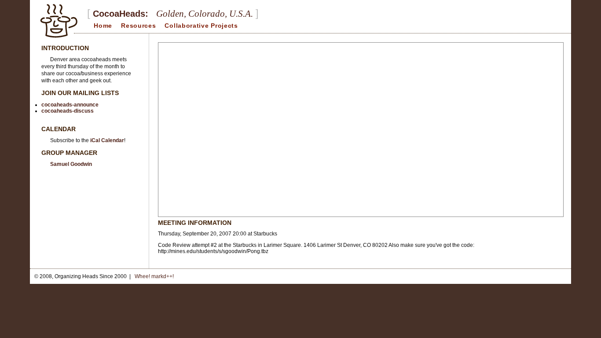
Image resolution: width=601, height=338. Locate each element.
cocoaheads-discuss (67, 111)
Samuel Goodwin (71, 164)
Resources (138, 25)
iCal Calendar (107, 140)
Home (103, 25)
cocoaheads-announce (70, 105)
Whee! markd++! (154, 276)
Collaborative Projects (201, 25)
